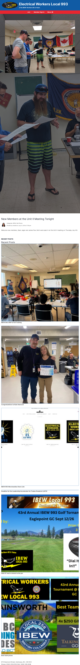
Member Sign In (39, 12)
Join (28, 12)
